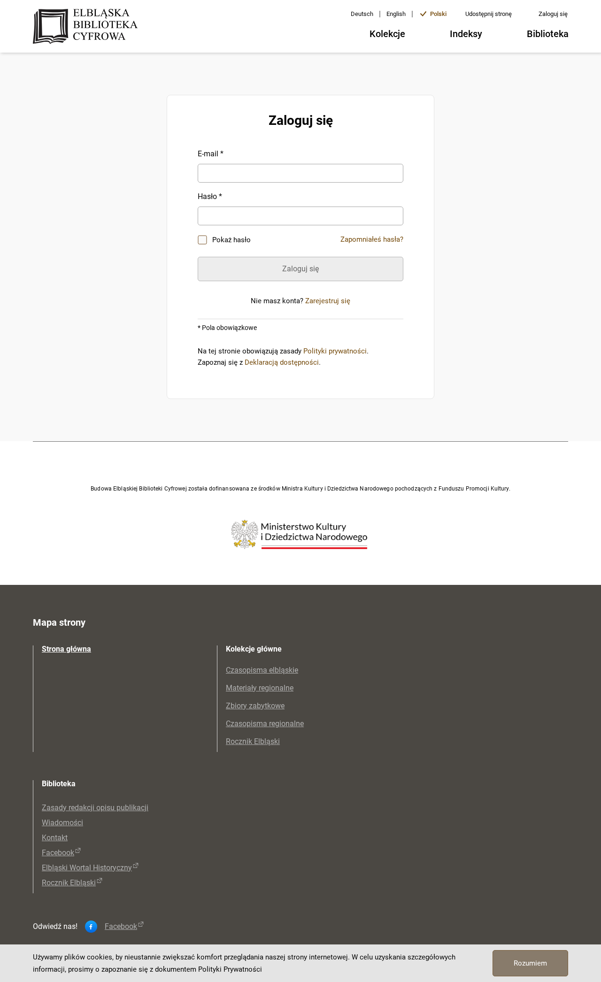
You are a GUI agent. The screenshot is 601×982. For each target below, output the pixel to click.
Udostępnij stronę (488, 13)
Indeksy (466, 33)
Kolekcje (387, 33)
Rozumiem (530, 963)
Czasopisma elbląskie (262, 670)
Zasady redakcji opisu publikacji (95, 807)
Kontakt (55, 837)
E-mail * (210, 153)
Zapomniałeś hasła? (371, 239)
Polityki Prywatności (230, 969)
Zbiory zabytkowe (255, 705)
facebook (121, 926)
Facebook (58, 852)
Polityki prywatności (335, 351)
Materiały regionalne (259, 687)
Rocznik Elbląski (253, 741)
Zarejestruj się (327, 301)
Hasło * (210, 196)
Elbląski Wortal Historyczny (87, 867)
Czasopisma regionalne (265, 723)
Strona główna (66, 648)
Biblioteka (548, 33)
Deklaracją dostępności (282, 362)
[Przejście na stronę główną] (88, 27)
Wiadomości (62, 822)
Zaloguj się (553, 13)
